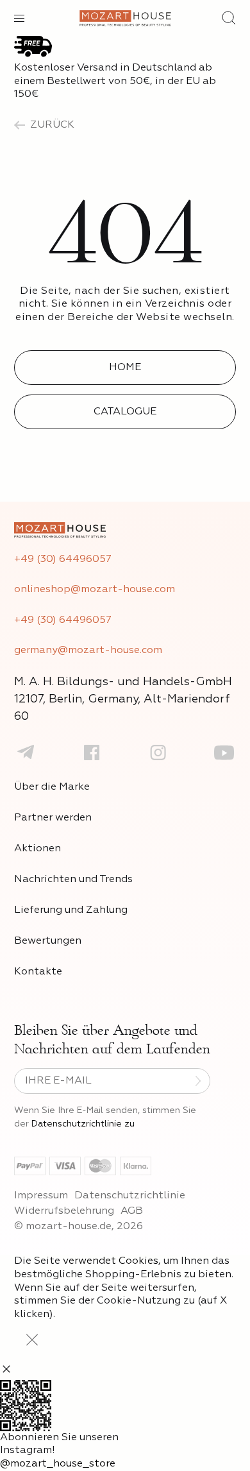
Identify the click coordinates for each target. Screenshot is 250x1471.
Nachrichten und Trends (73, 879)
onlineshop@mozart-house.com (94, 589)
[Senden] (198, 1081)
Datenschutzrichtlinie (129, 1196)
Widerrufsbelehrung (64, 1211)
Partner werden (53, 818)
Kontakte (38, 972)
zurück (52, 125)
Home (125, 367)
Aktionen (37, 849)
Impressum (41, 1196)
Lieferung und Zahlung (71, 910)
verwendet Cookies (110, 1261)
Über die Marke (52, 787)
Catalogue (125, 412)
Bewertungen (47, 941)
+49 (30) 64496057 (63, 559)
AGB (132, 1211)
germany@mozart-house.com (88, 650)
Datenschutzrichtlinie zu (83, 1123)
